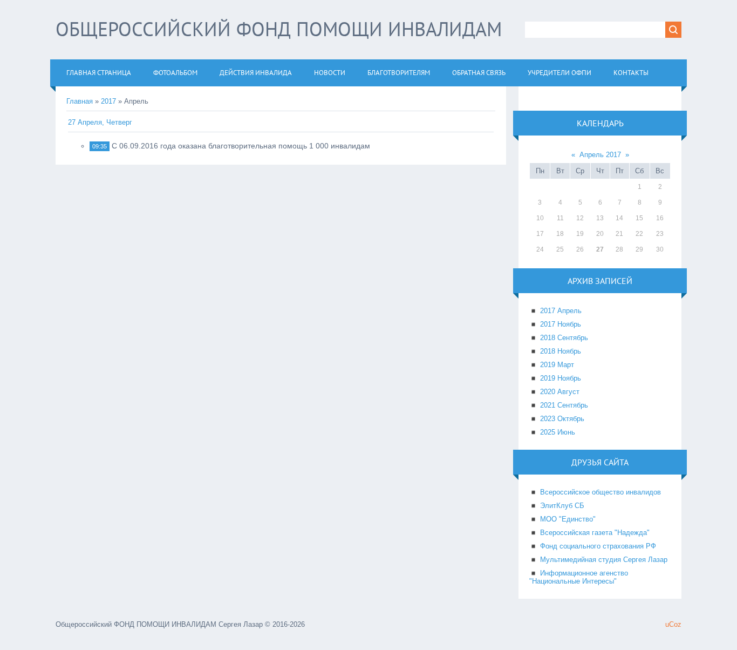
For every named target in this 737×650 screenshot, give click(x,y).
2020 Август (559, 392)
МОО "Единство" (568, 519)
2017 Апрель (561, 311)
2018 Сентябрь (564, 338)
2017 (108, 101)
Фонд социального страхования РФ (598, 546)
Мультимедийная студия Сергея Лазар (603, 560)
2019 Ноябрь (560, 378)
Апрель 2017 (600, 155)
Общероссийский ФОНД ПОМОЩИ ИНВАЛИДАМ (279, 29)
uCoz (673, 624)
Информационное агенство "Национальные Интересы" (578, 577)
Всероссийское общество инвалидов (600, 492)
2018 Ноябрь (560, 351)
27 (600, 249)
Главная (79, 101)
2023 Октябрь (562, 419)
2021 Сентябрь (564, 405)
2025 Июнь (557, 432)
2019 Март (557, 365)
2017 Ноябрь (560, 324)
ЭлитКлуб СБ (562, 506)
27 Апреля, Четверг (100, 122)
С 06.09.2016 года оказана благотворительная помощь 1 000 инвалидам (241, 145)
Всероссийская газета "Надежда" (595, 533)
